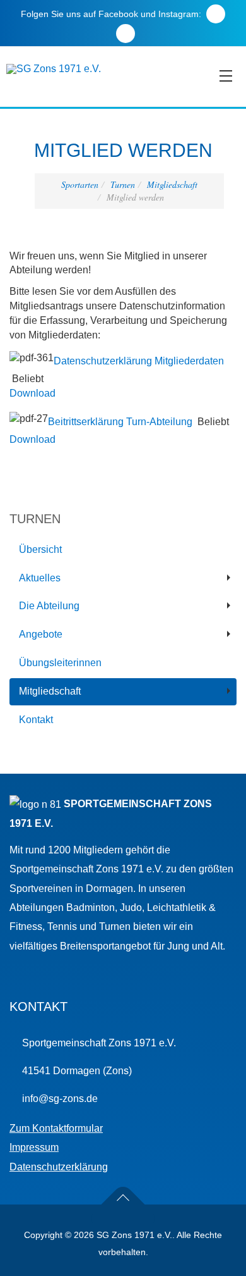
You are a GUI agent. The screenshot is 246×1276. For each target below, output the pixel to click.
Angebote (40, 634)
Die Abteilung (49, 605)
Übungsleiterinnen (60, 662)
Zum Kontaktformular (56, 1128)
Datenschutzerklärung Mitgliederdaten (139, 361)
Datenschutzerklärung (58, 1166)
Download (32, 393)
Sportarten (79, 184)
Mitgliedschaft (172, 184)
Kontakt (36, 719)
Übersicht (40, 549)
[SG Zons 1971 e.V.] (53, 69)
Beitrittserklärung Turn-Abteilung (120, 421)
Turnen (122, 184)
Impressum (34, 1147)
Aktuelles (40, 578)
